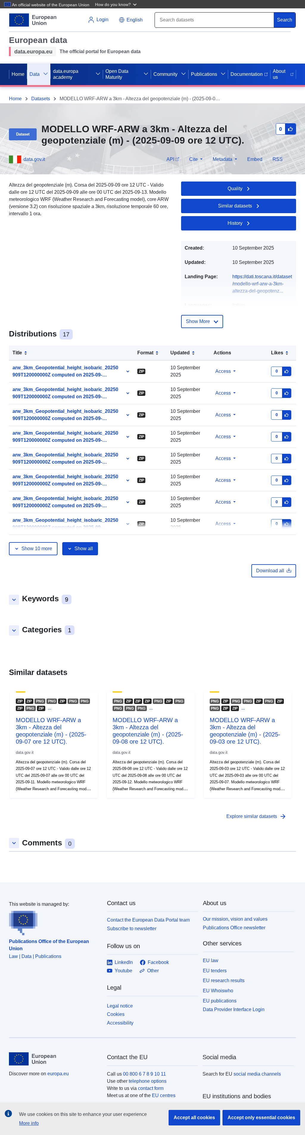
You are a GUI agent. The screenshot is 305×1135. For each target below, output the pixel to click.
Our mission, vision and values (235, 919)
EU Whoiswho (218, 990)
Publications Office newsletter (234, 927)
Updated (180, 352)
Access (223, 371)
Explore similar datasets (256, 816)
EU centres (163, 1095)
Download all (270, 570)
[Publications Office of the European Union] (54, 921)
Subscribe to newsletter (131, 928)
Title (17, 352)
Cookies (116, 1014)
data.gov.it (34, 159)
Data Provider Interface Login (233, 1009)
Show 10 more (36, 548)
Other (153, 970)
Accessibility (120, 1022)
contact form (151, 1088)
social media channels (257, 1073)
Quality (235, 188)
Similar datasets (235, 205)
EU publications (219, 1000)
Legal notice (120, 1005)
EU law (210, 960)
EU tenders (215, 970)
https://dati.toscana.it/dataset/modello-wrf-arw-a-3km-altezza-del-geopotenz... (262, 283)
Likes (277, 352)
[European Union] (54, 1058)
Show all (83, 548)
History (235, 223)
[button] (116, 4)
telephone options (147, 1081)
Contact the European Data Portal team (148, 919)
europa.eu (58, 1073)
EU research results (224, 980)
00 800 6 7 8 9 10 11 (144, 1073)
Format (145, 352)
